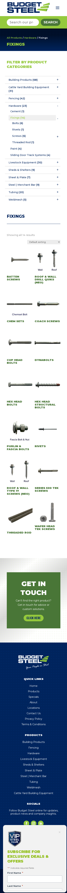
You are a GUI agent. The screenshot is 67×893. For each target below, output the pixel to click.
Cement (17, 111)
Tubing (16, 192)
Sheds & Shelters (22, 170)
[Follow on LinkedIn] (41, 823)
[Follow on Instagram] (33, 823)
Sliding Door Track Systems (30, 155)
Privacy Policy (33, 718)
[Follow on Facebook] (26, 823)
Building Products (23, 79)
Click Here (33, 618)
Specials (34, 696)
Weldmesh (17, 199)
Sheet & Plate (19, 177)
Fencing (17, 98)
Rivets (18, 129)
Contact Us (34, 713)
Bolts (17, 123)
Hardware (30, 37)
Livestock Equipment (25, 162)
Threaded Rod (23, 142)
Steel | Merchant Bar (24, 184)
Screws (19, 136)
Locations (34, 707)
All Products (14, 37)
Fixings (17, 117)
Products (33, 691)
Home (33, 685)
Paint (16, 148)
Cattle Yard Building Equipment (29, 89)
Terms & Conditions (33, 724)
